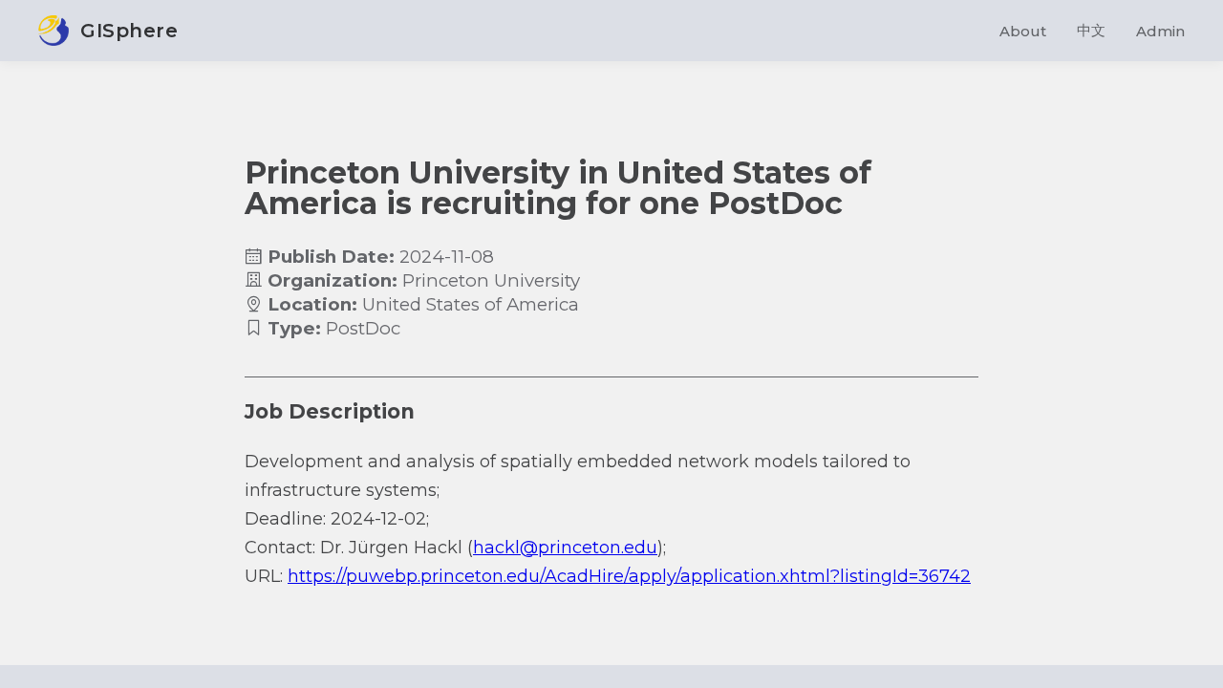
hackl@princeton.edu (565, 547)
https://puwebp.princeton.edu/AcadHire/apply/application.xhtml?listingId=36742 (629, 576)
